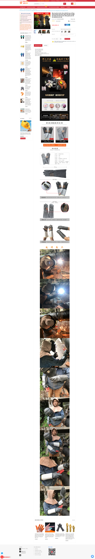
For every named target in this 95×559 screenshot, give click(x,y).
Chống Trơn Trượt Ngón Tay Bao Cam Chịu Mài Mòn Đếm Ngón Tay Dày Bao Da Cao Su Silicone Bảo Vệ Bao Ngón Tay (28, 93)
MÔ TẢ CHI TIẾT (38, 45)
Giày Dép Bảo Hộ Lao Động (54, 7)
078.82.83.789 (24, 552)
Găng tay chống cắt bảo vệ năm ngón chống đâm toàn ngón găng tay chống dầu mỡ (28, 88)
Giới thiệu (36, 548)
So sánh (63, 0)
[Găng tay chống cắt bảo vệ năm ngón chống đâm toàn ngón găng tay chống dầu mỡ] (22, 88)
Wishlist (59, 0)
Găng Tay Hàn (35, 9)
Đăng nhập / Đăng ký (73, 0)
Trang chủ (23, 7)
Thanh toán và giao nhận (38, 551)
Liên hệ (68, 7)
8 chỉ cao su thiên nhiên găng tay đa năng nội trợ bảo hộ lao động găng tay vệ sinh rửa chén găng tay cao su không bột (28, 63)
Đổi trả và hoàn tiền (38, 553)
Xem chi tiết (23, 138)
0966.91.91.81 (24, 551)
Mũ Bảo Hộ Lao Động (31, 7)
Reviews (45, 45)
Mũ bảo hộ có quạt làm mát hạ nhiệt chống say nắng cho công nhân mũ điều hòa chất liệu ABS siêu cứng (25, 133)
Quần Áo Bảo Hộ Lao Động (42, 7)
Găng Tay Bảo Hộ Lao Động (27, 9)
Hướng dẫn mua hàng (38, 550)
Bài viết (63, 7)
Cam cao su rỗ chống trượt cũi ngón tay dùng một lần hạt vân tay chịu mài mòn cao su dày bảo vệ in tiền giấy (28, 110)
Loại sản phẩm (36, 3)
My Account (54, 0)
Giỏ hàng (67, 0)
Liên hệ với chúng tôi (38, 554)
